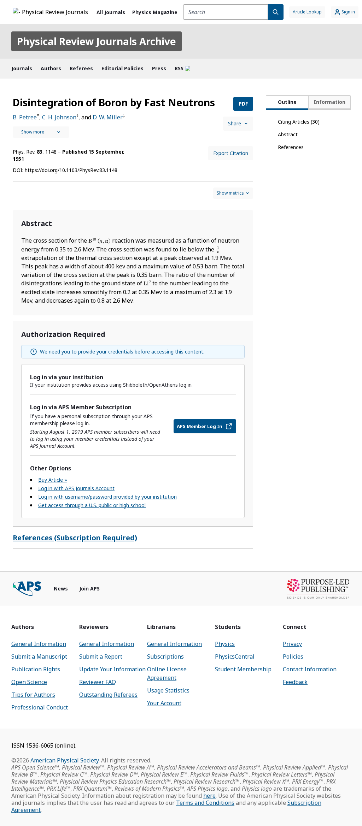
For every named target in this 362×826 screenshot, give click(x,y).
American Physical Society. (65, 760)
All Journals (111, 12)
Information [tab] (329, 102)
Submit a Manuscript (39, 656)
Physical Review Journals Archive (96, 41)
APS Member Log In (199, 426)
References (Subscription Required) (75, 537)
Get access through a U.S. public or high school (92, 505)
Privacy (292, 644)
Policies (293, 656)
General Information (38, 644)
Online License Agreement (167, 673)
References (291, 147)
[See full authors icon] (41, 132)
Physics (225, 644)
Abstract (288, 134)
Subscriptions (165, 656)
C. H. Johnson (59, 117)
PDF (243, 103)
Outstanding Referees (108, 695)
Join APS (89, 588)
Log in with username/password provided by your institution (107, 496)
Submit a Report (100, 656)
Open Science (29, 682)
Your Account (164, 703)
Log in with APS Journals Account (76, 488)
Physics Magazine (154, 12)
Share (234, 123)
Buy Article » (52, 479)
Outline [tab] (287, 102)
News (61, 588)
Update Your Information (112, 669)
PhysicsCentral (235, 656)
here (209, 796)
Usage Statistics (168, 690)
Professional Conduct (39, 707)
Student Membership (243, 669)
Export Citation (230, 153)
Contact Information (310, 669)
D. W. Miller (108, 117)
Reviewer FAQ (97, 682)
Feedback (295, 682)
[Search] (276, 12)
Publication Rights (35, 669)
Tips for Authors (33, 695)
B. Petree (25, 117)
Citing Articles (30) (299, 121)
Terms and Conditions (205, 803)
